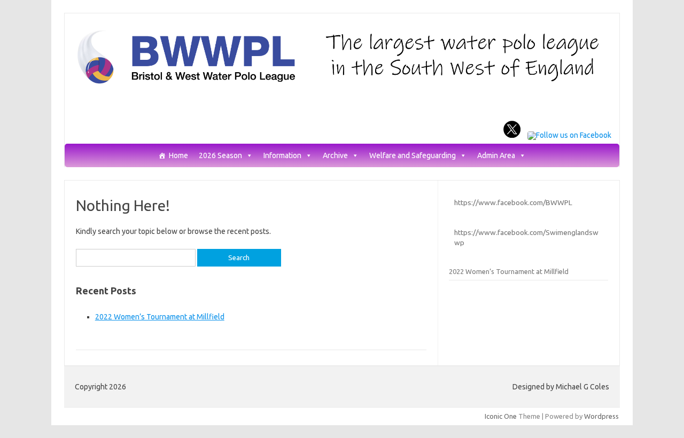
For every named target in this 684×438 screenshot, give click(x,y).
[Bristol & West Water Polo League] (342, 83)
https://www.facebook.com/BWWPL (513, 202)
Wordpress (601, 416)
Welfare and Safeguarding (412, 156)
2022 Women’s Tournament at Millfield (159, 316)
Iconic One (501, 416)
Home (178, 156)
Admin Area (496, 156)
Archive (335, 156)
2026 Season (220, 156)
